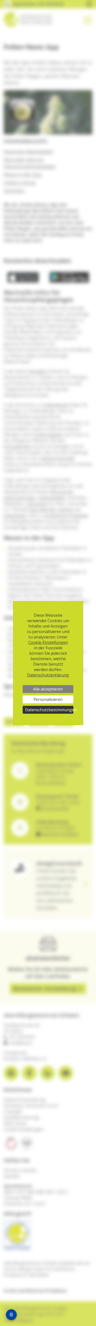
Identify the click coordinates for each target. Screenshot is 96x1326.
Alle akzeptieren (48, 689)
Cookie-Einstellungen (48, 642)
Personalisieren (48, 699)
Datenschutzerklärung (48, 675)
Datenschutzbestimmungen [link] (49, 709)
